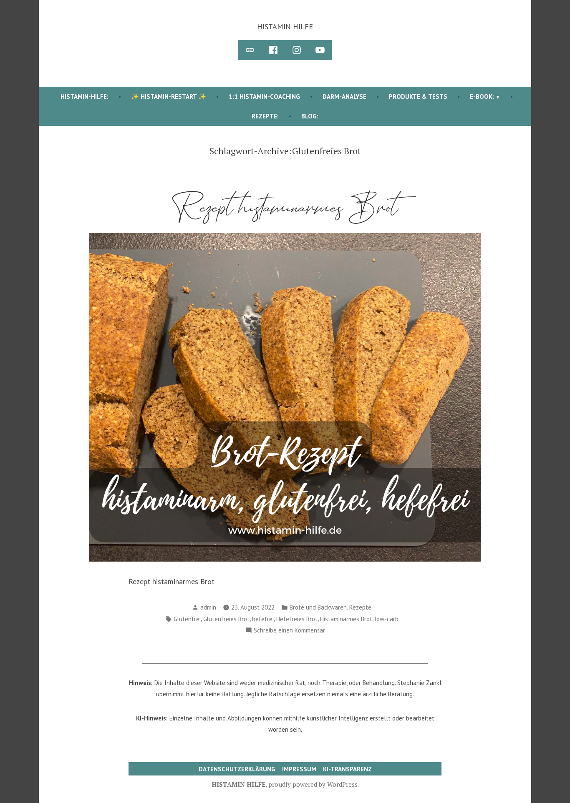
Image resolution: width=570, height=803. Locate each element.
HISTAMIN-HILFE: (84, 96)
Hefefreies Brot (297, 619)
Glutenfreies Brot (226, 619)
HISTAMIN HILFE (285, 26)
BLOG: (309, 116)
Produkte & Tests (418, 96)
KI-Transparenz (347, 769)
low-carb (386, 619)
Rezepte (360, 607)
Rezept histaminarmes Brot (285, 207)
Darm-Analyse (344, 96)
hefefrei (263, 619)
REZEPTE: (265, 116)
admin (208, 607)
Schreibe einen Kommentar (289, 631)
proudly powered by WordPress (313, 784)
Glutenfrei (187, 619)
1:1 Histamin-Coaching (264, 96)
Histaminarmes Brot (346, 619)
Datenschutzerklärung (237, 769)
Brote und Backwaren (318, 607)
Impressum (299, 769)
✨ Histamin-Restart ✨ (168, 96)
